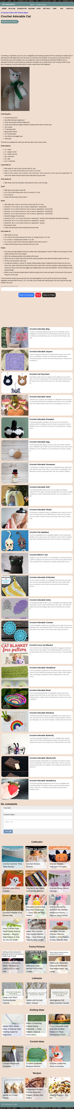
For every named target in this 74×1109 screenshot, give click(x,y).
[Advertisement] (37, 38)
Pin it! (38, 295)
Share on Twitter (49, 295)
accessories (5, 286)
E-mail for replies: (9, 814)
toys (16, 286)
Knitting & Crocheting (10, 21)
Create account (41, 4)
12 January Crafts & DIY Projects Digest (14, 12)
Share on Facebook (26, 295)
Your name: (7, 808)
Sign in (32, 4)
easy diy (12, 286)
